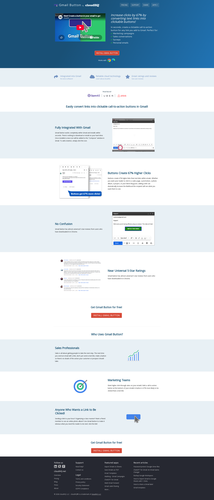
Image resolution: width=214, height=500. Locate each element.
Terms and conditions (83, 479)
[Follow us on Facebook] (63, 466)
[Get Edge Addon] (113, 60)
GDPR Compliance (82, 489)
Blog (55, 482)
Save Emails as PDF (112, 470)
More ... (107, 489)
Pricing (124, 5)
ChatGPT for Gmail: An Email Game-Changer (146, 471)
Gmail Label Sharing (112, 486)
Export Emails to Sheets (113, 467)
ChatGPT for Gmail (111, 480)
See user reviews (137, 79)
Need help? (80, 467)
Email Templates (111, 473)
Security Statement (82, 485)
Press (56, 485)
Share (145, 5)
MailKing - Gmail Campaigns (115, 476)
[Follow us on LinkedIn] (55, 466)
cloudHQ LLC (96, 494)
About (56, 488)
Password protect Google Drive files (147, 467)
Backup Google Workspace (143, 475)
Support (135, 5)
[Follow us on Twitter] (59, 466)
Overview (57, 475)
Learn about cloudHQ (103, 79)
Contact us (79, 470)
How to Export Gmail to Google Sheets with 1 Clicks (145, 480)
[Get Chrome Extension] (109, 60)
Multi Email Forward (112, 483)
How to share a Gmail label (143, 484)
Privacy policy (80, 482)
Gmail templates (139, 488)
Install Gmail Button (107, 53)
